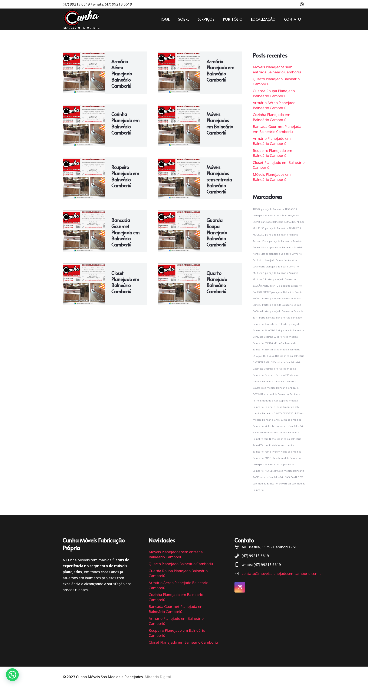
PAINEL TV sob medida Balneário (282, 458)
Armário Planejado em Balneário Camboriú (220, 70)
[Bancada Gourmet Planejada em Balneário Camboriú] (84, 231)
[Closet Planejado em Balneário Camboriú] (84, 284)
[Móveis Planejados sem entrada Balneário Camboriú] (179, 178)
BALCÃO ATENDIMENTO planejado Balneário (277, 285)
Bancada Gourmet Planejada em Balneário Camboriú (125, 232)
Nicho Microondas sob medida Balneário (276, 432)
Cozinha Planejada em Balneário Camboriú (125, 123)
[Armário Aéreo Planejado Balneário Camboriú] (84, 72)
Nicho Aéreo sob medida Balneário (284, 426)
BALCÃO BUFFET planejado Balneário (273, 292)
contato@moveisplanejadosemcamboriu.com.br (282, 573)
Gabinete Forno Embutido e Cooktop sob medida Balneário (276, 400)
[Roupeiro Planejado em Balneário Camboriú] (84, 178)
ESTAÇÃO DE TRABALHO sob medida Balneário (278, 355)
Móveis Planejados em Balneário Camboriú (220, 123)
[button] (12, 674)
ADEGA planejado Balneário (268, 209)
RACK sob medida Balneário (268, 477)
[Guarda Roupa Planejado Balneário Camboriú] (179, 231)
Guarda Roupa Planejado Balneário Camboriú (217, 232)
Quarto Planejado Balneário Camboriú (217, 282)
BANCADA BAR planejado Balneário (284, 330)
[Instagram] (301, 4)
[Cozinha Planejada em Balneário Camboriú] (84, 125)
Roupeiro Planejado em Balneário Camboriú (125, 176)
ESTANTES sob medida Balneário (282, 349)
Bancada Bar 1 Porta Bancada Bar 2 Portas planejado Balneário (278, 318)
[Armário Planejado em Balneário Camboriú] (179, 72)
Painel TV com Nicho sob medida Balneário (277, 438)
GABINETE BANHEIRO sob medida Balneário (277, 362)
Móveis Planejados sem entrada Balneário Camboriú (219, 179)
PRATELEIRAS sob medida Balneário (284, 470)
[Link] (81, 19)
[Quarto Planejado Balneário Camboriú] (179, 284)
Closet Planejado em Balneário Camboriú (125, 282)
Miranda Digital (158, 676)
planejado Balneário (264, 464)
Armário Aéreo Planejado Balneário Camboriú (121, 73)
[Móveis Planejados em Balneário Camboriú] (179, 125)
